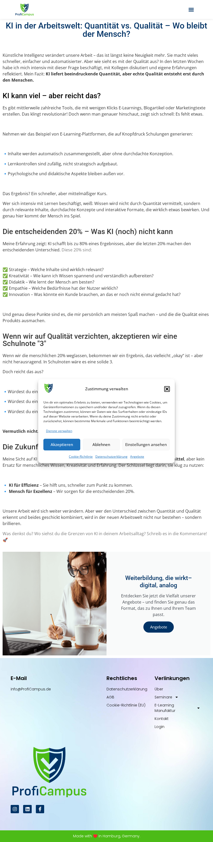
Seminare (163, 697)
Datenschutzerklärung (111, 456)
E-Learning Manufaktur (165, 708)
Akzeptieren (62, 444)
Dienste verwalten (59, 431)
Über (159, 689)
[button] (167, 389)
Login (159, 726)
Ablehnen (101, 444)
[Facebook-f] (40, 809)
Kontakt (162, 718)
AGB (110, 697)
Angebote (137, 456)
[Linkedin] (27, 809)
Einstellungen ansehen (146, 444)
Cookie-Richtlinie (81, 456)
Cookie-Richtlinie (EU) (125, 705)
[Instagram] (15, 809)
